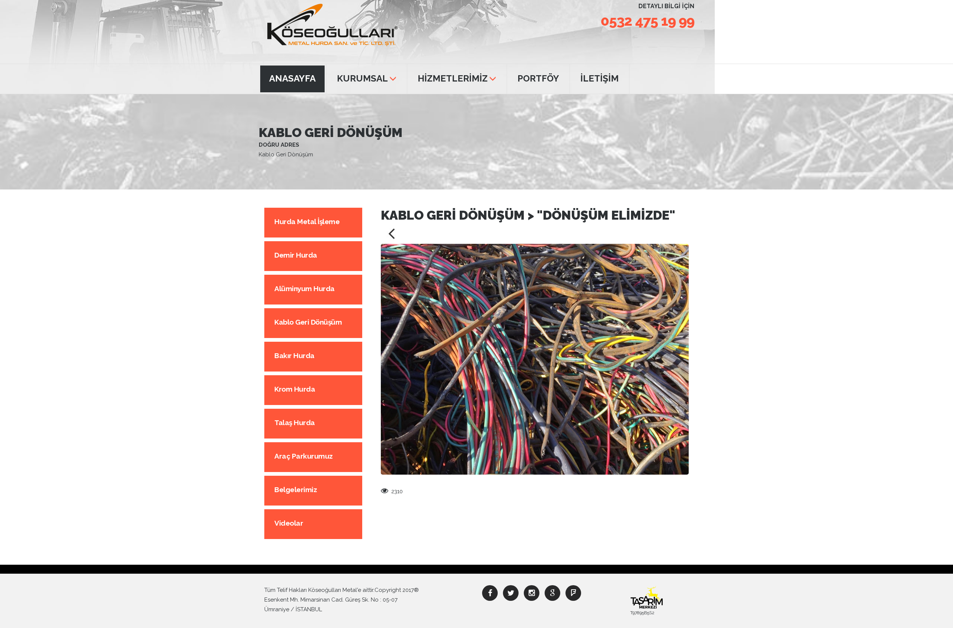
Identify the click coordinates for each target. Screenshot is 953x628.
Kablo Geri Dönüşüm (308, 322)
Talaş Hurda (294, 422)
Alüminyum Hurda (304, 288)
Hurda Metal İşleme (307, 221)
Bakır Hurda (294, 355)
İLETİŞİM (599, 78)
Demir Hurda (295, 255)
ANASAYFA (292, 78)
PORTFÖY (538, 78)
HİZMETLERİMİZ (453, 78)
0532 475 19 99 (647, 20)
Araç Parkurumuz (303, 456)
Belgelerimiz (295, 489)
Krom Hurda (294, 389)
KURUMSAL (362, 78)
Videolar (288, 523)
